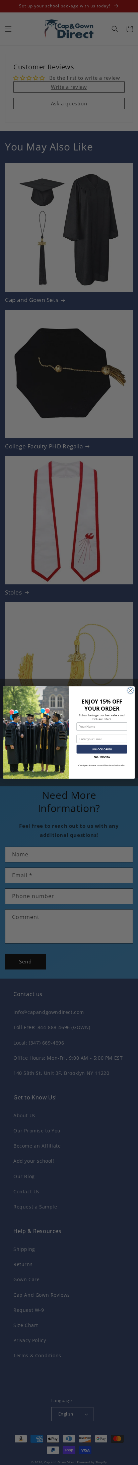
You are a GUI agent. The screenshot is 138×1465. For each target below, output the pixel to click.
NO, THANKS (102, 757)
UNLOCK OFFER (102, 749)
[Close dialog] (130, 690)
